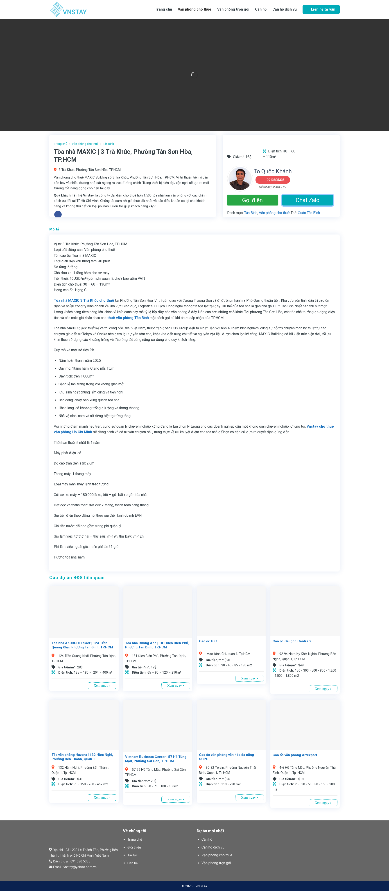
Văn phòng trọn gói (233, 9)
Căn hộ (206, 839)
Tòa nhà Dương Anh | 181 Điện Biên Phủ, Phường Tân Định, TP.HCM (157, 645)
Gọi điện (252, 200)
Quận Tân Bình (309, 213)
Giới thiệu (134, 847)
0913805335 (276, 180)
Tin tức (132, 855)
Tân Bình (108, 143)
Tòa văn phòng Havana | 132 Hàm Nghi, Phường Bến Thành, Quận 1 (82, 757)
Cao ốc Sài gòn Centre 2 (292, 641)
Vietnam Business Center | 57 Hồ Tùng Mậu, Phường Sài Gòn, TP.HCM (155, 759)
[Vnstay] (85, 9)
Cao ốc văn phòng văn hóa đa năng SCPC (226, 757)
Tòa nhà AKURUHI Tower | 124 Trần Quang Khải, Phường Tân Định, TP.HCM (82, 645)
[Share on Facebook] (58, 214)
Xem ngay (101, 685)
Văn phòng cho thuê (194, 9)
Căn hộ (261, 9)
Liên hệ (132, 863)
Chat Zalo (307, 200)
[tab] (54, 229)
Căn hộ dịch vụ (284, 9)
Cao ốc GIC (208, 641)
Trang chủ (163, 9)
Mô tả (54, 229)
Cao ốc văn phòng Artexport (295, 755)
